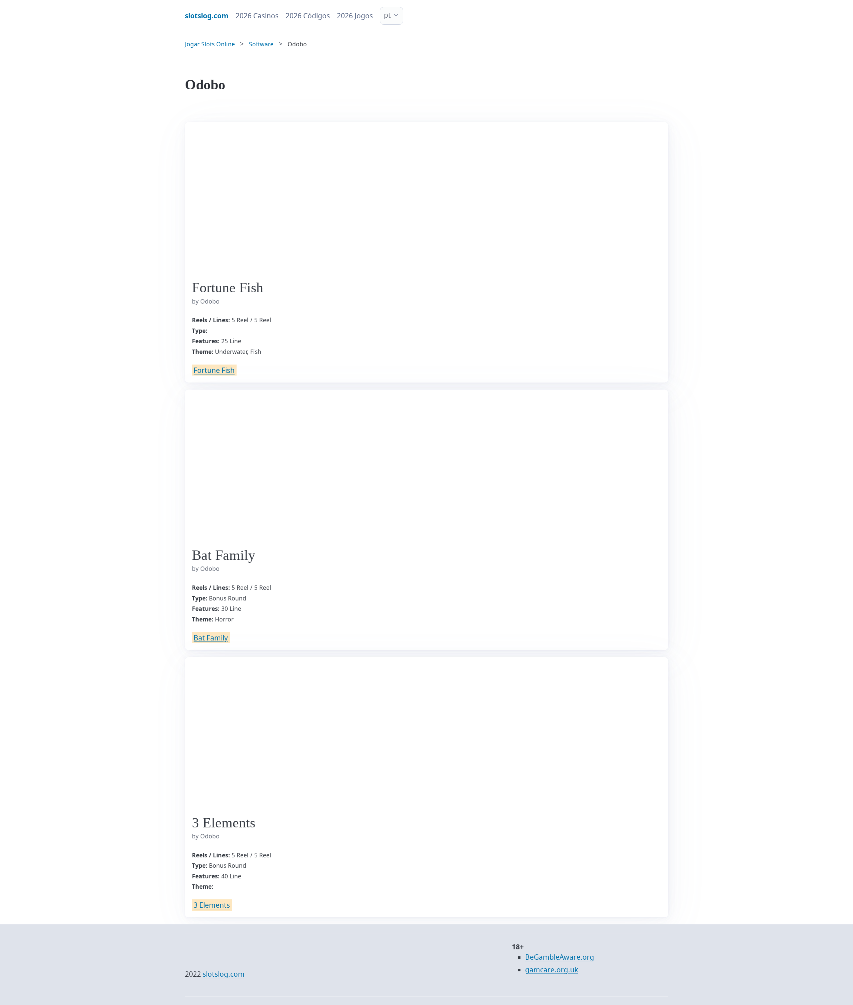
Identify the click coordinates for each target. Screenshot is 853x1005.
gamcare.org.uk (551, 969)
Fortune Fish (214, 370)
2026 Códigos (308, 15)
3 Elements (212, 905)
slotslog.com (224, 974)
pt (387, 15)
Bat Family (211, 637)
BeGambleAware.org (559, 957)
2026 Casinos (257, 15)
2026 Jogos (355, 15)
